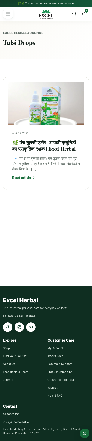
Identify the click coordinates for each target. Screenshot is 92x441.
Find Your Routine (15, 356)
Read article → (23, 178)
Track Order (55, 356)
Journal (8, 379)
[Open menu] (8, 14)
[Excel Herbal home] (46, 14)
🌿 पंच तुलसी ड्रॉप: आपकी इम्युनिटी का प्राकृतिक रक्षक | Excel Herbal (44, 145)
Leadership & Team (15, 371)
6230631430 (11, 414)
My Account (55, 348)
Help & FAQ (54, 395)
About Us (9, 364)
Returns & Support (59, 364)
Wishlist (52, 387)
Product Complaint (59, 371)
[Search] (74, 13)
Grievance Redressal (60, 379)
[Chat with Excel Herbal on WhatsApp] (84, 433)
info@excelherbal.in (16, 422)
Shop (6, 348)
